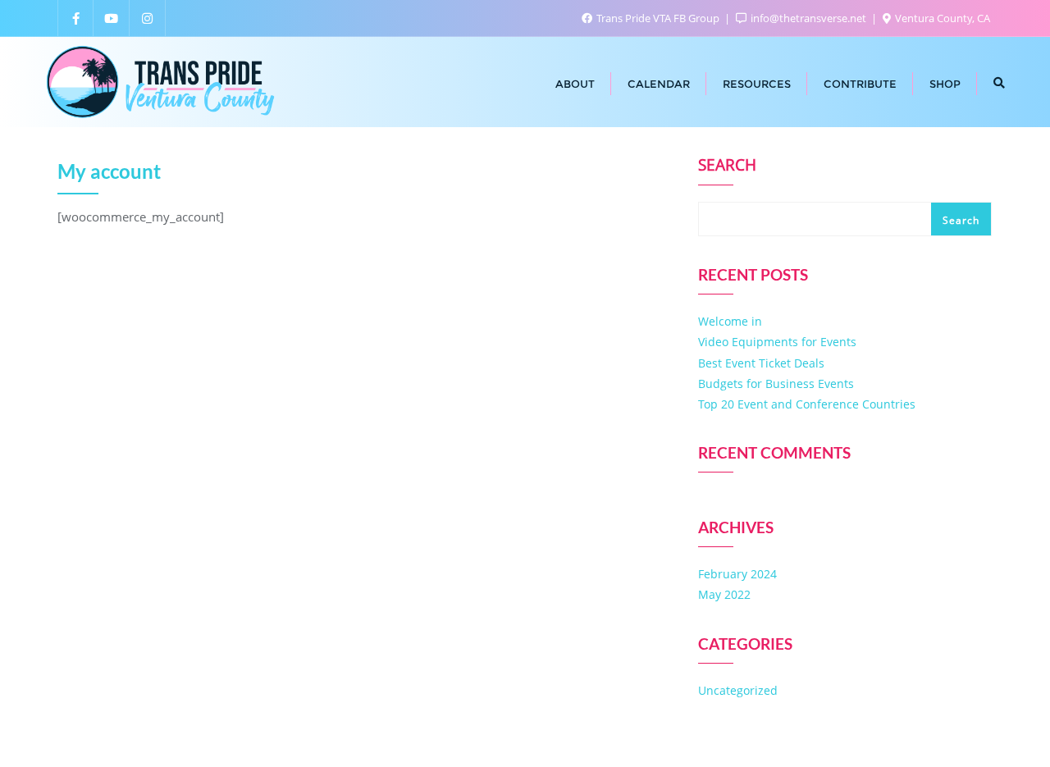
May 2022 (724, 594)
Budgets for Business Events (776, 383)
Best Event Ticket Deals (761, 363)
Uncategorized (738, 690)
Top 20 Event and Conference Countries (806, 404)
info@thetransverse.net (808, 18)
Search (727, 167)
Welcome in (730, 321)
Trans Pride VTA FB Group (658, 18)
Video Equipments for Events (777, 341)
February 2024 (737, 574)
